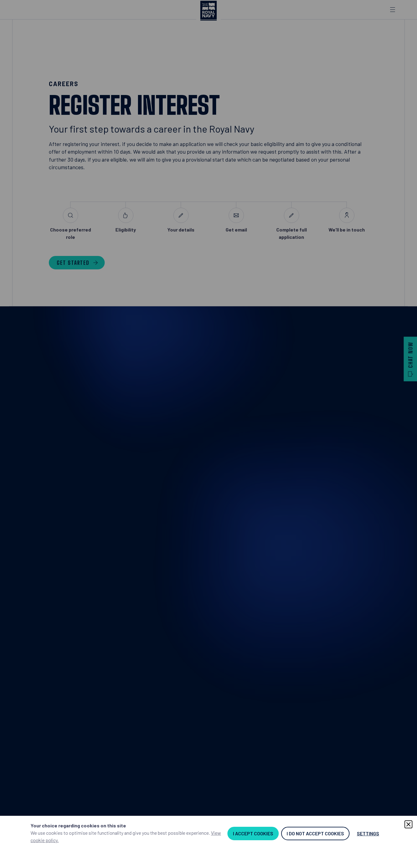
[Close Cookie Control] (408, 824)
